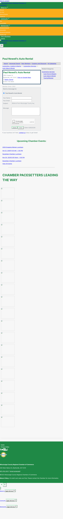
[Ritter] (8, 390)
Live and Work (3, 23)
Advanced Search (14, 63)
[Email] (6, 449)
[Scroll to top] (1, 485)
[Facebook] (0, 449)
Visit (1, 21)
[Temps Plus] (8, 414)
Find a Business (6, 36)
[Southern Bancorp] (8, 402)
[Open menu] (1, 45)
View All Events (7, 163)
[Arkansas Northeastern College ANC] (8, 198)
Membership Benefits (4, 27)
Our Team (2, 12)
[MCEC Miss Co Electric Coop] (8, 330)
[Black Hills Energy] (8, 222)
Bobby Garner (9, 79)
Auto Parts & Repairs (49, 74)
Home (2, 445)
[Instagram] (4, 449)
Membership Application (5, 32)
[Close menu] (0, 488)
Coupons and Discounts (39, 63)
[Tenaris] (8, 426)
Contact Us (2, 16)
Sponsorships (3, 30)
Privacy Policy (5, 447)
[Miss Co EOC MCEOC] (8, 342)
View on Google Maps (24, 77)
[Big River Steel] (8, 210)
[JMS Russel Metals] (8, 318)
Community (3, 500)
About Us (2, 491)
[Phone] (7, 449)
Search (6, 63)
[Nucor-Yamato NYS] (8, 378)
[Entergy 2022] (8, 270)
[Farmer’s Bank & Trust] (8, 282)
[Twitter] (2, 449)
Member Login (3, 34)
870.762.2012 (4, 471)
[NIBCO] (8, 354)
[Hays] (8, 294)
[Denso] (8, 258)
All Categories (52, 63)
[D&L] (8, 246)
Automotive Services (48, 72)
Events (3, 38)
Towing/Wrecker (48, 78)
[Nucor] (8, 366)
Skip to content (4, 1)
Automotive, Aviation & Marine (11, 66)
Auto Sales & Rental (49, 76)
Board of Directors (4, 14)
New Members (26, 63)
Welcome (2, 9)
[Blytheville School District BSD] (8, 234)
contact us (22, 132)
